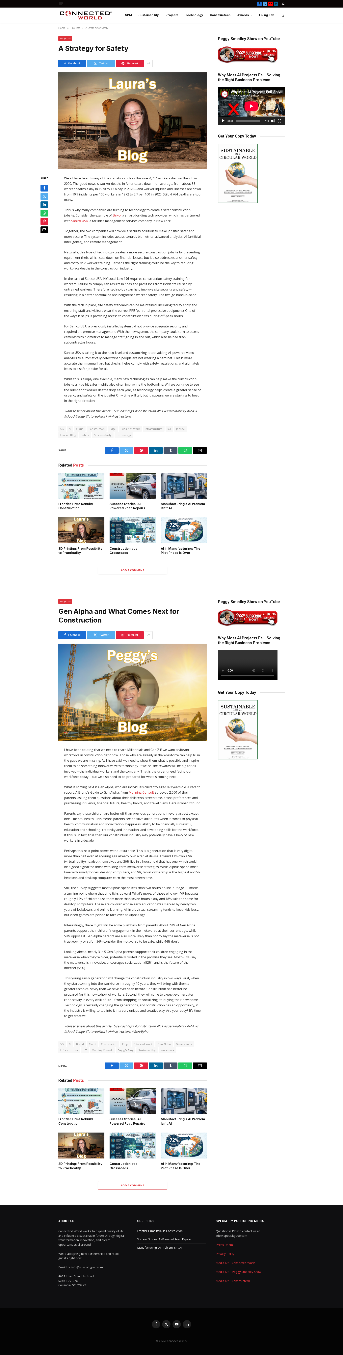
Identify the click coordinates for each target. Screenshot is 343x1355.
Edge (113, 429)
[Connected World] (85, 15)
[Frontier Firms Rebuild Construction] (81, 486)
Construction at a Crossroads (124, 551)
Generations (184, 1044)
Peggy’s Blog (126, 1050)
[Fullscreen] (279, 121)
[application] (251, 106)
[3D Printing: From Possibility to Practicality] (81, 530)
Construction (97, 429)
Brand (80, 1044)
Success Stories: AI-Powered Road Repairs (127, 506)
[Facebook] (44, 188)
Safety (85, 435)
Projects (172, 15)
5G (62, 429)
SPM (128, 15)
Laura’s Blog (68, 435)
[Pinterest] (44, 221)
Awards (243, 15)
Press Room (224, 1245)
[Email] (44, 229)
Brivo (117, 215)
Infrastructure (153, 429)
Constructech (220, 15)
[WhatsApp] (44, 213)
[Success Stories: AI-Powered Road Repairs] (133, 486)
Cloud (80, 429)
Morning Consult (141, 792)
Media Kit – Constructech (233, 1281)
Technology (194, 15)
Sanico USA (79, 221)
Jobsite (180, 429)
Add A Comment (132, 570)
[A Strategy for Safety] (132, 120)
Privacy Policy (225, 1254)
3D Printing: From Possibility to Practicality (80, 551)
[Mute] (273, 121)
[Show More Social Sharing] (149, 63)
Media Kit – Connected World (235, 1263)
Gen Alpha (164, 1044)
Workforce (167, 1050)
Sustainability (149, 15)
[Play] (223, 121)
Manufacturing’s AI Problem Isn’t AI (183, 506)
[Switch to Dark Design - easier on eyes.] (283, 15)
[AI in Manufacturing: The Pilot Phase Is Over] (184, 530)
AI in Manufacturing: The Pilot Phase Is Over (180, 551)
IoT (169, 429)
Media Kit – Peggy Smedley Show (238, 1272)
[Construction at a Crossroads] (133, 530)
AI (70, 429)
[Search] (283, 4)
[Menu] (61, 4)
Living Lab (266, 15)
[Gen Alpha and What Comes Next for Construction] (132, 692)
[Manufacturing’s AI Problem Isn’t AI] (184, 486)
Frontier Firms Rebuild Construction (75, 506)
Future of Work (130, 429)
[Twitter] (44, 196)
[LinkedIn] (44, 204)
